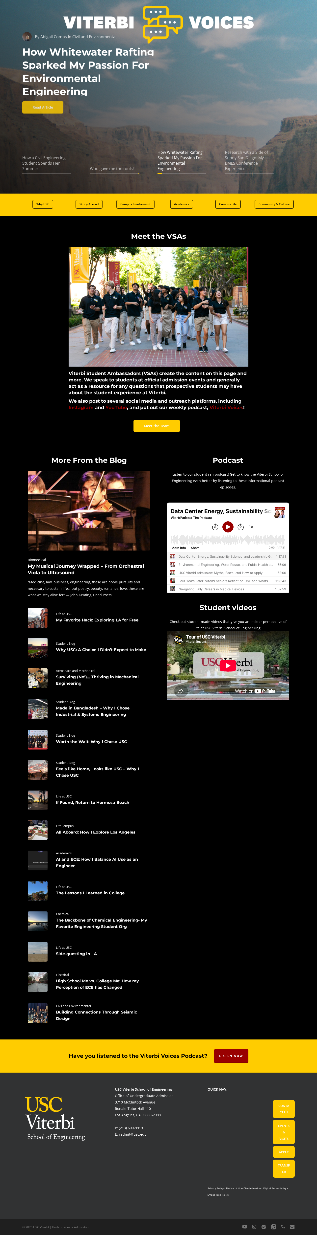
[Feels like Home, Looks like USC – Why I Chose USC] (89, 770)
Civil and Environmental (73, 1006)
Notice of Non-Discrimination (243, 1188)
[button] (42, 204)
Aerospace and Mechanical (75, 670)
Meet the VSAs (158, 236)
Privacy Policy (216, 1188)
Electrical (62, 974)
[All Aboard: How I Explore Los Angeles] (89, 830)
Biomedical (37, 559)
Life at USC (64, 614)
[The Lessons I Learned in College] (89, 891)
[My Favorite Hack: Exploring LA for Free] (89, 618)
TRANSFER (284, 1168)
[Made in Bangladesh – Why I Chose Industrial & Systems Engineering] (89, 709)
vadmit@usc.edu (133, 1134)
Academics (64, 853)
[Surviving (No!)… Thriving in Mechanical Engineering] (89, 678)
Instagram (81, 407)
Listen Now (231, 1056)
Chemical (62, 914)
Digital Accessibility (274, 1188)
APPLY (284, 1152)
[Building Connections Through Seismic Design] (89, 1013)
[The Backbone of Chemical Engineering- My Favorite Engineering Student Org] (89, 921)
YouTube (116, 407)
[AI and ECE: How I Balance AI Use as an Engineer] (89, 860)
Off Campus (65, 826)
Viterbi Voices (226, 407)
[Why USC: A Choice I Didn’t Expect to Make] (89, 648)
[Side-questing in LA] (89, 952)
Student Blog (65, 643)
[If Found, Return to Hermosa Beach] (89, 800)
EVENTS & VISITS (284, 1132)
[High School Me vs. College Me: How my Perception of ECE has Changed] (89, 982)
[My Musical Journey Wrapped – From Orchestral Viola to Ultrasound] (89, 534)
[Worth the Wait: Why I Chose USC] (89, 740)
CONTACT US (283, 1108)
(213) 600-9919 (131, 1127)
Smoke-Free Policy (218, 1194)
